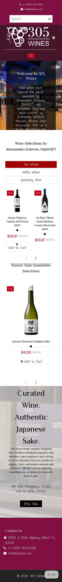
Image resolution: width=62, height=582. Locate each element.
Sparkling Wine (31, 180)
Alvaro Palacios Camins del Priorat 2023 (17, 221)
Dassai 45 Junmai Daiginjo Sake (31, 341)
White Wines (31, 172)
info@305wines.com (33, 9)
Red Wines (31, 164)
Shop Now (31, 504)
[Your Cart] (54, 37)
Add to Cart (17, 248)
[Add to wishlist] (25, 200)
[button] (35, 258)
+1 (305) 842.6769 (32, 4)
